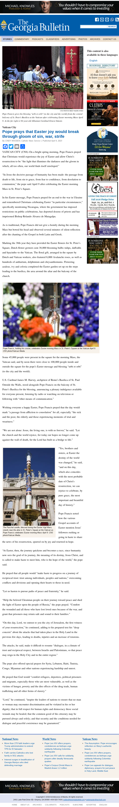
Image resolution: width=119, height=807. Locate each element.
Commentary (22, 39)
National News (10, 739)
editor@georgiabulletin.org (74, 800)
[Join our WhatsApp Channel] (112, 19)
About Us (24, 805)
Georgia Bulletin (35, 26)
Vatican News (89, 739)
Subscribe (78, 805)
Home (14, 805)
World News (49, 739)
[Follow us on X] (102, 19)
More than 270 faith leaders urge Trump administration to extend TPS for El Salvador (19, 746)
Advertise (91, 805)
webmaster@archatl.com (96, 800)
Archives (95, 39)
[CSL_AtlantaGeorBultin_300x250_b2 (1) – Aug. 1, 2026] (102, 125)
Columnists (50, 805)
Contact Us (109, 39)
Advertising (69, 39)
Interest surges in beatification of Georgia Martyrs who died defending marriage (19, 762)
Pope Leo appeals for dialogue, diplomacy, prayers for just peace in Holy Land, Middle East (100, 768)
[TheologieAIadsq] (102, 99)
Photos (83, 39)
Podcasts (37, 39)
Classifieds (52, 39)
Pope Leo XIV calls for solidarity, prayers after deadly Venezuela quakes (59, 758)
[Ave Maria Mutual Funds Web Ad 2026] (59, 12)
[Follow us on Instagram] (107, 19)
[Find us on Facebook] (97, 19)
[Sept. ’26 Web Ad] (102, 151)
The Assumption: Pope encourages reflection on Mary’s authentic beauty (101, 746)
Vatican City (9, 127)
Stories (7, 39)
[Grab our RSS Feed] (117, 19)
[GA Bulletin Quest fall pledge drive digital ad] (102, 217)
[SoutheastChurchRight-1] (102, 234)
